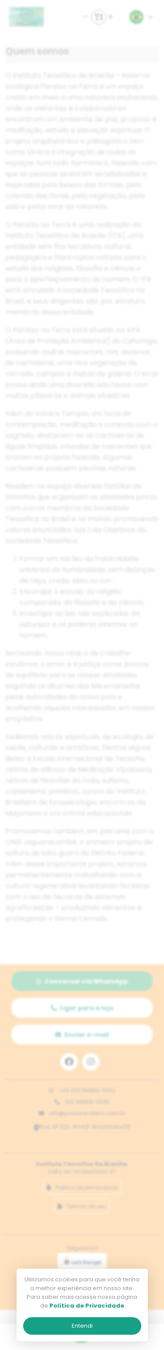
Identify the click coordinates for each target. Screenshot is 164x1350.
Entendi (82, 1326)
